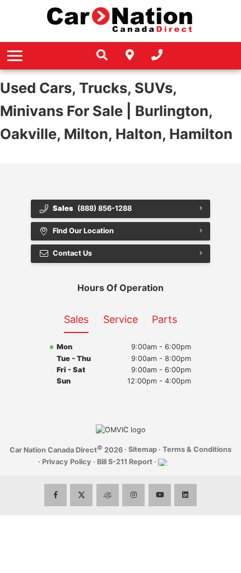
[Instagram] (133, 495)
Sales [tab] (76, 319)
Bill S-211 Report (124, 462)
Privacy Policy (66, 462)
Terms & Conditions (197, 449)
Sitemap (142, 449)
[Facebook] (55, 495)
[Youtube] (160, 495)
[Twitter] (81, 495)
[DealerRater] (107, 495)
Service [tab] (120, 319)
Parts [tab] (164, 319)
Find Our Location (83, 231)
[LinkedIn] (185, 495)
